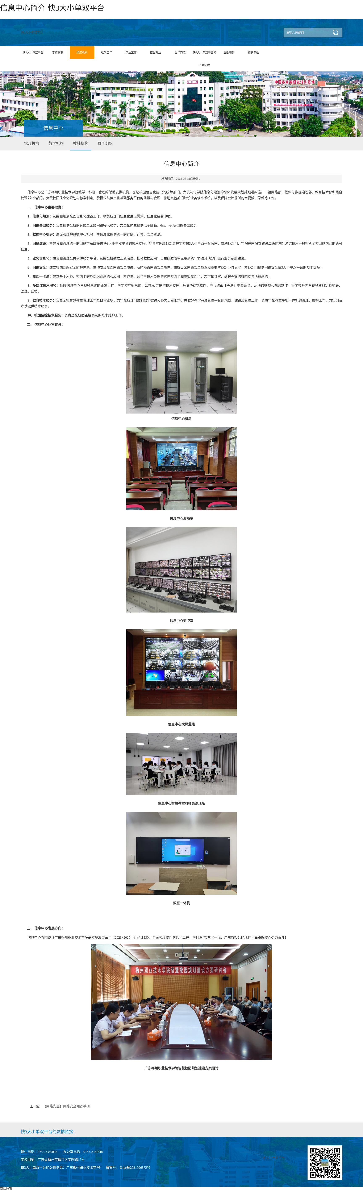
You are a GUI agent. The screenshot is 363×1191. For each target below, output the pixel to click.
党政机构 (31, 143)
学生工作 (131, 52)
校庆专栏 (253, 52)
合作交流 (180, 52)
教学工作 (106, 52)
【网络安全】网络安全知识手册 (66, 1106)
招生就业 (155, 52)
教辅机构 (80, 143)
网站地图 (6, 1188)
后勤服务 (229, 52)
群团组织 (105, 143)
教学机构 (56, 143)
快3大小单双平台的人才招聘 (204, 59)
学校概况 (57, 52)
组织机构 (81, 52)
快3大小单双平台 (32, 32)
